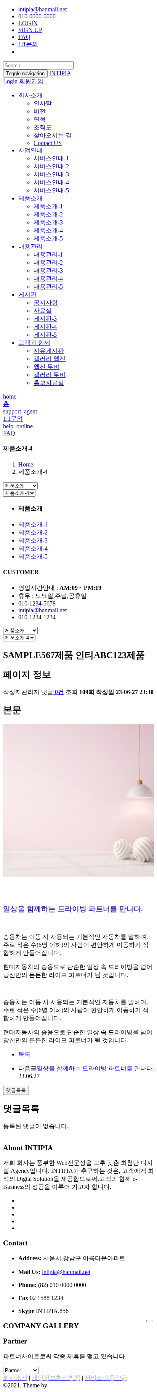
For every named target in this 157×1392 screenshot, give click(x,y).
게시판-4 (45, 326)
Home (25, 464)
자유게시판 (49, 350)
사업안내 (30, 150)
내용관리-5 (48, 286)
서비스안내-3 (51, 174)
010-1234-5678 (37, 603)
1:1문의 (28, 44)
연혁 (40, 119)
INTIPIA (60, 73)
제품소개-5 (48, 238)
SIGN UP (30, 30)
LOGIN (28, 23)
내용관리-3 (48, 270)
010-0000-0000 (37, 16)
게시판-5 (45, 334)
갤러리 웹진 (50, 358)
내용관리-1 (48, 254)
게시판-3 (45, 318)
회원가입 (31, 81)
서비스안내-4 (51, 182)
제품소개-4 (48, 230)
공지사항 (46, 302)
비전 (40, 111)
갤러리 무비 (50, 374)
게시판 (27, 294)
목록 (24, 1054)
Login (10, 81)
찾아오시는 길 (53, 135)
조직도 (43, 127)
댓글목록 (16, 1090)
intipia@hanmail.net (42, 9)
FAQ (24, 37)
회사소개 (30, 95)
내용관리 (30, 246)
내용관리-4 (48, 278)
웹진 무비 (46, 366)
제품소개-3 (48, 222)
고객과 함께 (34, 342)
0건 (59, 692)
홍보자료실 (49, 382)
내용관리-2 (48, 262)
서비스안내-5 (51, 190)
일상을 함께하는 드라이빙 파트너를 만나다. (95, 1068)
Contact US (48, 143)
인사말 (43, 103)
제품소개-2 (48, 214)
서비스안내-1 (51, 158)
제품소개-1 (48, 206)
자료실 (43, 310)
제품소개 (30, 198)
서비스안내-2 (51, 166)
